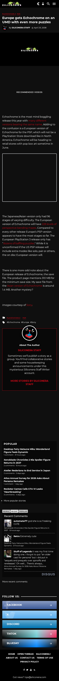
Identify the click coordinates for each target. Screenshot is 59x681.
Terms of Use (45, 657)
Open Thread (25, 654)
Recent (14, 511)
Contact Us (27, 657)
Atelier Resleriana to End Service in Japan (27, 470)
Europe (25, 322)
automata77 (20, 521)
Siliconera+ (43, 654)
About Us (12, 657)
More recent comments (14, 581)
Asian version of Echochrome (24, 285)
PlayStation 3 (9, 14)
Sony (29, 305)
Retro (17, 536)
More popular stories (15, 500)
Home (11, 654)
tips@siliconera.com (35, 677)
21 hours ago (18, 546)
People (6, 511)
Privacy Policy (29, 661)
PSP (18, 14)
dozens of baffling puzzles (18, 243)
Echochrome (14, 322)
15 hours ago (14, 530)
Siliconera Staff (21, 28)
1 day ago (17, 569)
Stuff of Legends (23, 551)
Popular (23, 511)
